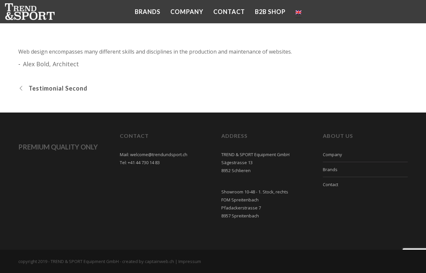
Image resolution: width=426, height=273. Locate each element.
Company (332, 154)
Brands (330, 169)
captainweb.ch (159, 261)
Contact (330, 184)
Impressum (189, 261)
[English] (299, 11)
